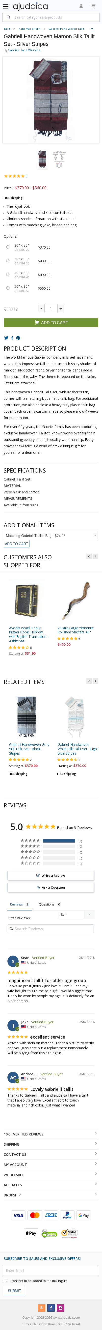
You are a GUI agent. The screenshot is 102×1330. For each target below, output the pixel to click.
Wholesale (14, 1174)
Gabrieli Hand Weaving (24, 50)
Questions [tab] (46, 904)
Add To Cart (54, 322)
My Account (15, 1164)
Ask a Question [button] (53, 887)
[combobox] (51, 17)
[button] (42, 160)
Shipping (11, 1144)
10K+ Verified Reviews (23, 1134)
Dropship (12, 1195)
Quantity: (11, 308)
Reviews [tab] (16, 904)
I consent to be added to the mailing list (38, 1280)
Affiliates (13, 1185)
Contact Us (15, 1154)
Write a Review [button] (53, 875)
